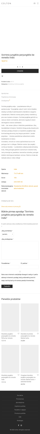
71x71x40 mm (18, 173)
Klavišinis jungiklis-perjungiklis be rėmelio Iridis (8, 377)
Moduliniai (11, 84)
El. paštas (24, 263)
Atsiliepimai (5, 101)
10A (15, 178)
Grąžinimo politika (20, 406)
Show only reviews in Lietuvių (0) (11, 206)
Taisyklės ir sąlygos (20, 410)
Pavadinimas (6, 263)
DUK (20, 417)
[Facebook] (18, 425)
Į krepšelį (20, 71)
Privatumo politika (20, 413)
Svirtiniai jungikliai (19, 84)
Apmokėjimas (20, 402)
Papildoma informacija (8, 97)
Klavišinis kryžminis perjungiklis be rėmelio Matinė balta (28, 336)
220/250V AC (18, 182)
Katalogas (20, 420)
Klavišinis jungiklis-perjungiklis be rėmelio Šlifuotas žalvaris (8, 336)
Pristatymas (20, 399)
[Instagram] (21, 425)
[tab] (20, 93)
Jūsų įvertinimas (7, 231)
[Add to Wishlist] (2, 76)
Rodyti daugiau (4, 340)
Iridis (15, 169)
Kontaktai (20, 395)
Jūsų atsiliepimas (7, 239)
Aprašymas (5, 93)
